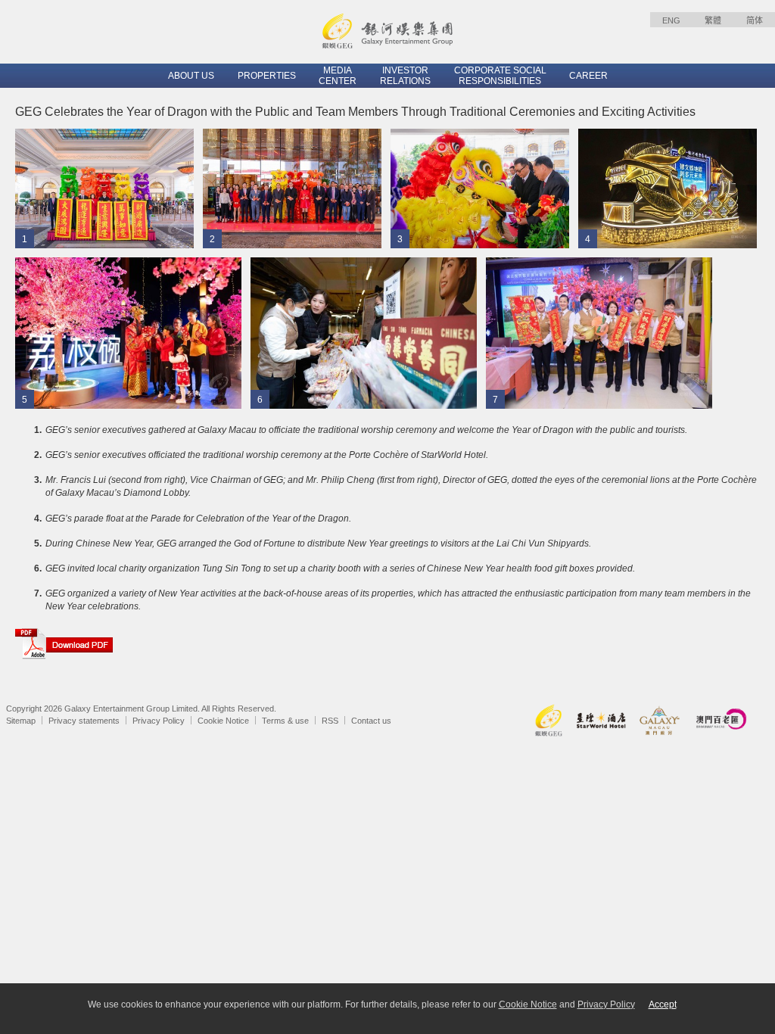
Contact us (371, 720)
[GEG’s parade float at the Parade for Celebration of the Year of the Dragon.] (667, 187)
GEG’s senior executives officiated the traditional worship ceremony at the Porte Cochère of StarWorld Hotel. (266, 455)
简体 (754, 20)
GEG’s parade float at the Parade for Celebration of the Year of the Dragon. (198, 518)
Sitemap (21, 720)
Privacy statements (84, 720)
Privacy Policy (158, 720)
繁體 (713, 20)
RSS (330, 720)
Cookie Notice (223, 720)
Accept (663, 1004)
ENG (671, 20)
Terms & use (285, 720)
